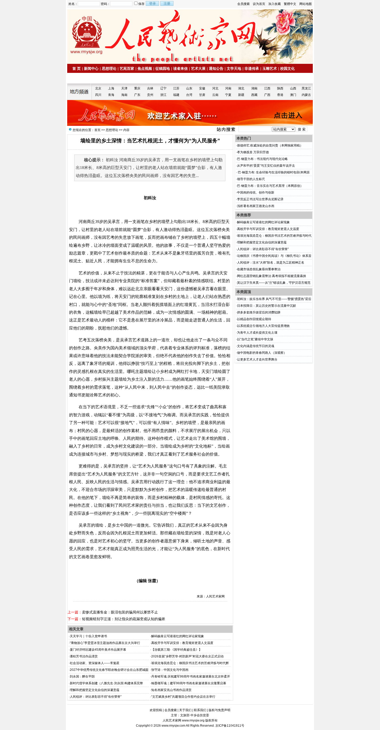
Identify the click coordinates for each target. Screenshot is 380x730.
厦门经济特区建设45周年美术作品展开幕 (98, 649)
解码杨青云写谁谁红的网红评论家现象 (177, 636)
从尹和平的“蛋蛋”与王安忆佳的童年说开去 (266, 165)
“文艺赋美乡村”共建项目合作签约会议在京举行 (183, 696)
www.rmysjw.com (173, 725)
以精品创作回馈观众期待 (254, 319)
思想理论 (109, 68)
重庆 (137, 88)
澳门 (293, 95)
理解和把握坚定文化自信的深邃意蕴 (94, 690)
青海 (111, 95)
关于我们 (185, 710)
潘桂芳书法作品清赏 (84, 656)
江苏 (176, 88)
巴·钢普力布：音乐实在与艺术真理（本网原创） (270, 186)
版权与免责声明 (219, 710)
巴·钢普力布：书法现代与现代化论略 (262, 159)
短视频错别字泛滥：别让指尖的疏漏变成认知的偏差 (123, 619)
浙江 (163, 95)
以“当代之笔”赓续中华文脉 (255, 339)
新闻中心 (91, 68)
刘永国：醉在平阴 (82, 676)
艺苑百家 (127, 68)
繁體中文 (290, 4)
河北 (215, 88)
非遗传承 (252, 68)
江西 (267, 88)
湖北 (241, 88)
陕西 (280, 88)
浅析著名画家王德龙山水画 (255, 206)
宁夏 (228, 95)
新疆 (241, 95)
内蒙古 (306, 95)
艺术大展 (198, 68)
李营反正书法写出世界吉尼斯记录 (260, 199)
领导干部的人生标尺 (251, 179)
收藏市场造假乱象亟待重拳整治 (258, 269)
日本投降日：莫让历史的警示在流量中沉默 (266, 306)
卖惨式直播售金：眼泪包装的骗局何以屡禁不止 (120, 612)
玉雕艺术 (269, 68)
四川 (98, 95)
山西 (293, 88)
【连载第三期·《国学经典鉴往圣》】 (176, 649)
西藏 (254, 95)
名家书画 (99, 78)
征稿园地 (162, 68)
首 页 (76, 68)
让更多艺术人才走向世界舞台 (257, 359)
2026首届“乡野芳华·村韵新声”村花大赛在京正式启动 (187, 656)
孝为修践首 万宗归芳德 (253, 152)
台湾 (189, 95)
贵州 (150, 95)
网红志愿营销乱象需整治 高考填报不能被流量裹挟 (271, 276)
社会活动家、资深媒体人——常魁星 (94, 663)
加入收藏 (274, 4)
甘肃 (202, 95)
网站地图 (305, 4)
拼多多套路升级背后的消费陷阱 (258, 312)
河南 (228, 88)
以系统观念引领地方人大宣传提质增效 (263, 326)
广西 (267, 95)
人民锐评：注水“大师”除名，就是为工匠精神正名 (270, 262)
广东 (137, 95)
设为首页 (259, 4)
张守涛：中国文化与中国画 (169, 670)
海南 (124, 95)
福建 (176, 95)
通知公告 (216, 68)
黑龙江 (306, 88)
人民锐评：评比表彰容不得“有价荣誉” (95, 696)
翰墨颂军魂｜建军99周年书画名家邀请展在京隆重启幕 (188, 683)
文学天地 (234, 68)
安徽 (202, 88)
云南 (215, 95)
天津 (124, 88)
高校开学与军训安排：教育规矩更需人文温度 (182, 643)
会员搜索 (243, 4)
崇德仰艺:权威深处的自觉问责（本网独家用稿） (270, 145)
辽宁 (163, 88)
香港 (280, 95)
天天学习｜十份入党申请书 (88, 636)
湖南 (254, 88)
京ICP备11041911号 (229, 725)
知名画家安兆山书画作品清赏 (171, 690)
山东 (189, 88)
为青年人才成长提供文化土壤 (257, 332)
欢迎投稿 (156, 710)
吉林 (150, 88)
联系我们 (200, 710)
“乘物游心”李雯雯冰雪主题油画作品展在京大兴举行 (105, 643)
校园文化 (287, 68)
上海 (111, 88)
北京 (98, 88)
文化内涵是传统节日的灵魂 (255, 346)
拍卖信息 (81, 78)
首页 (97, 130)
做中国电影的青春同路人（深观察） (262, 353)
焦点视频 (145, 68)
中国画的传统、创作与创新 (255, 192)
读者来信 (180, 68)
